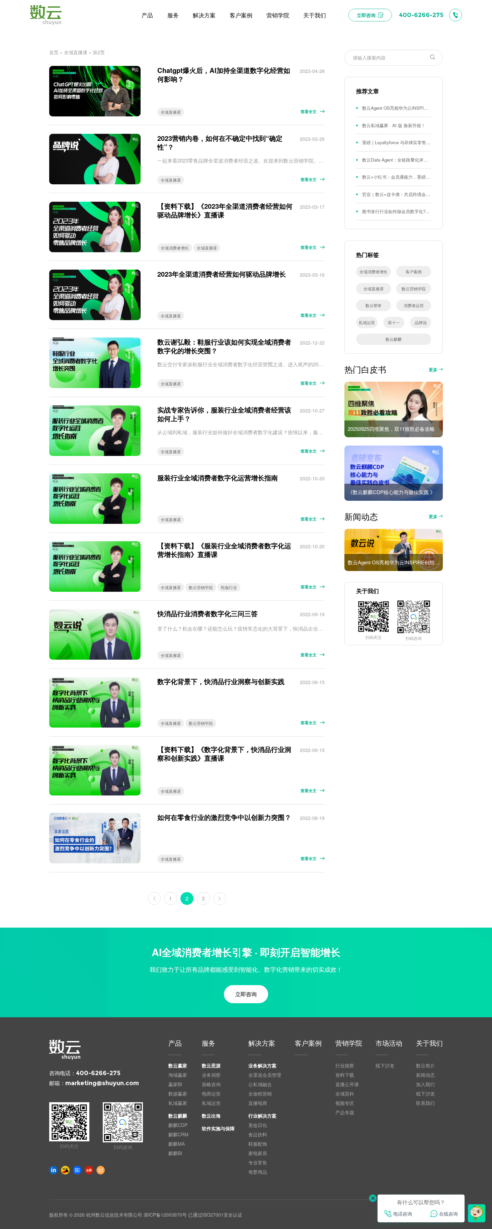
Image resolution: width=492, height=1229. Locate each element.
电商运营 (211, 1093)
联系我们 (425, 1103)
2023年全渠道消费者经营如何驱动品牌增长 (221, 274)
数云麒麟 (394, 339)
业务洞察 (211, 1074)
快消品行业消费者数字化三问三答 (207, 613)
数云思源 (211, 1065)
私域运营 (367, 322)
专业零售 (257, 1162)
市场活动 (389, 1044)
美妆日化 (257, 1125)
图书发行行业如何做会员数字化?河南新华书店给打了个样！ (396, 211)
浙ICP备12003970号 (165, 1214)
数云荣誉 (373, 305)
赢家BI (175, 1084)
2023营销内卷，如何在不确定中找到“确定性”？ (219, 143)
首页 (54, 52)
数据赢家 (177, 1093)
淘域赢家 (177, 1074)
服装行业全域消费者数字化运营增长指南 (217, 477)
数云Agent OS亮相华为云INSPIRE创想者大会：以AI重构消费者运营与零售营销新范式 (396, 108)
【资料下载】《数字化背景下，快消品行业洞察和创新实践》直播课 (224, 754)
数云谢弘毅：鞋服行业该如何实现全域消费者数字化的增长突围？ (224, 346)
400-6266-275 (98, 1073)
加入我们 (425, 1084)
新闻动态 (425, 1074)
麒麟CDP (177, 1125)
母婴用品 (257, 1171)
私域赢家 (177, 1103)
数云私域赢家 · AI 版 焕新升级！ (393, 125)
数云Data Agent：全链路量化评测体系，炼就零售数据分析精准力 (396, 160)
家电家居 (257, 1153)
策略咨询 (211, 1084)
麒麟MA (176, 1143)
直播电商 (257, 1103)
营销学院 (348, 1044)
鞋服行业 (229, 587)
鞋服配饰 (257, 1143)
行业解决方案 (262, 1115)
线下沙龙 (385, 1065)
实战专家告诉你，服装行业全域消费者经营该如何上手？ (224, 414)
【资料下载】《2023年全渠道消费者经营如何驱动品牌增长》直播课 (225, 210)
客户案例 (414, 271)
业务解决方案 (262, 1065)
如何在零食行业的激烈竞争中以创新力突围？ (224, 817)
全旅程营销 (260, 1093)
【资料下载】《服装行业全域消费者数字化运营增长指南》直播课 (224, 550)
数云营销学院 (201, 587)
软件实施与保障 (218, 1128)
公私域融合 (260, 1084)
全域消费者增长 (175, 248)
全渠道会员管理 (264, 1074)
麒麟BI (175, 1153)
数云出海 (211, 1115)
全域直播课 (75, 52)
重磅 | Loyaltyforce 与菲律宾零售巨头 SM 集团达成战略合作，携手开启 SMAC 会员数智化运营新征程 (396, 142)
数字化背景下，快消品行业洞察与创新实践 (220, 681)
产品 (175, 1044)
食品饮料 (257, 1134)
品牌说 (421, 322)
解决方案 (261, 1044)
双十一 (394, 322)
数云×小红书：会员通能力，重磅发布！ (396, 177)
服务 (208, 1044)
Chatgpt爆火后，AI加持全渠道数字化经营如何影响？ (223, 75)
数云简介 (425, 1065)
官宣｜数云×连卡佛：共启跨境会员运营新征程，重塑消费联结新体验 (396, 194)
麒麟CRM (178, 1134)
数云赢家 (177, 1065)
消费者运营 (414, 305)
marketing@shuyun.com (102, 1083)
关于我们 (429, 1044)
